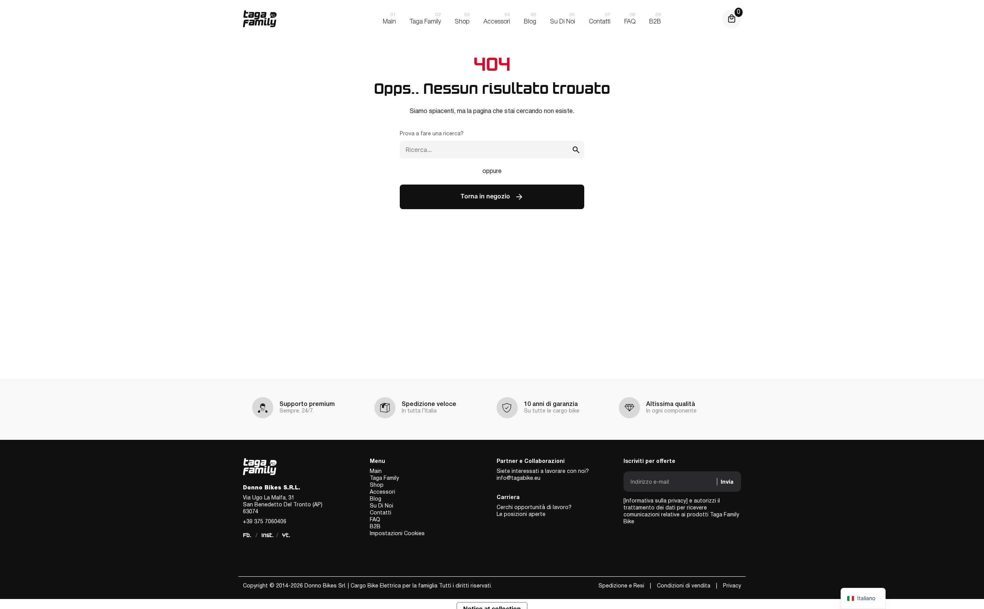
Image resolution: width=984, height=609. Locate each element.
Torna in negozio (486, 196)
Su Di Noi (381, 506)
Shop (377, 485)
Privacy (732, 586)
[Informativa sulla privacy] (655, 501)
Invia (727, 481)
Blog (375, 499)
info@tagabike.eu (518, 478)
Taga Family (384, 478)
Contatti (380, 513)
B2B (375, 526)
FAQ (375, 519)
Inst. (267, 535)
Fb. (247, 535)
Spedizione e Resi (621, 586)
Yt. (286, 535)
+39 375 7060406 (264, 521)
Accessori (382, 492)
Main (376, 471)
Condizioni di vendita (683, 586)
